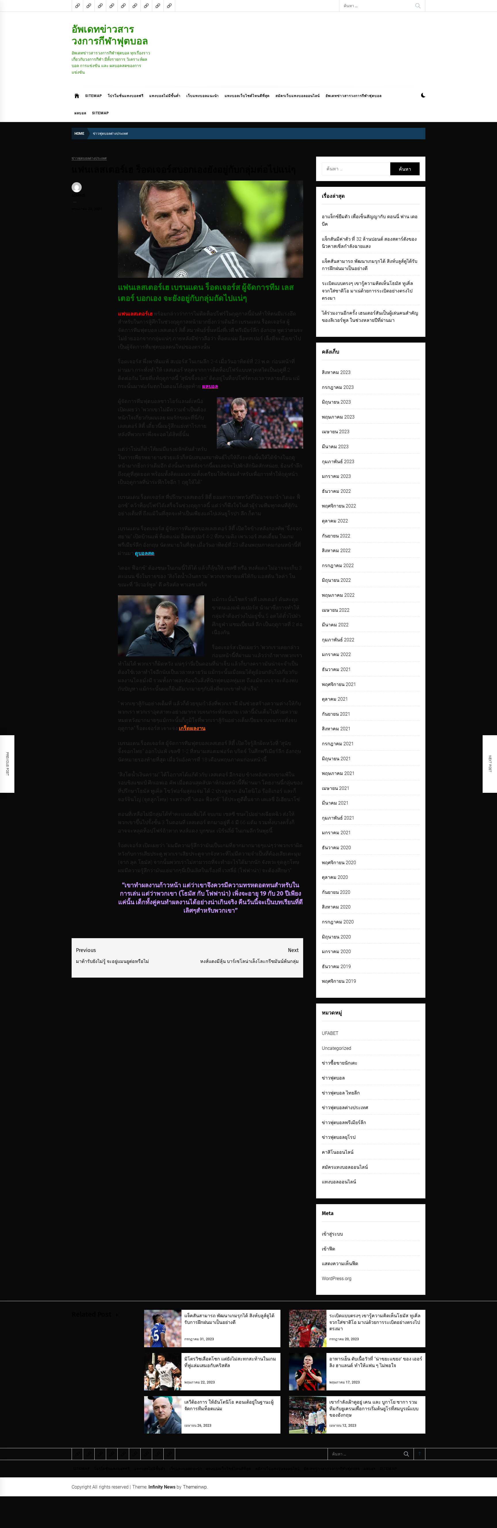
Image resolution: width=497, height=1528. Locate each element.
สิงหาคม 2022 (336, 550)
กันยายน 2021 (336, 714)
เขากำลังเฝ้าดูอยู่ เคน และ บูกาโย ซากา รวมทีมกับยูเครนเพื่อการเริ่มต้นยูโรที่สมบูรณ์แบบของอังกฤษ (373, 1408)
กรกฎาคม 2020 (338, 922)
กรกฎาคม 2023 (338, 387)
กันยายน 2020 (336, 892)
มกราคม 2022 (336, 654)
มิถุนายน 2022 (336, 580)
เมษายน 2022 (335, 610)
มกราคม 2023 (336, 476)
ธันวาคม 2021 (336, 669)
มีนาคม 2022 (335, 625)
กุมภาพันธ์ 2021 (338, 818)
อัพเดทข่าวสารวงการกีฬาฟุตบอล (110, 35)
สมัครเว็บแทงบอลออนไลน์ (298, 96)
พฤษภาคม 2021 (338, 773)
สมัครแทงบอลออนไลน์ (345, 1167)
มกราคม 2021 (336, 832)
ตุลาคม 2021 (335, 699)
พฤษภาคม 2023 (338, 417)
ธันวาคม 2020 (336, 847)
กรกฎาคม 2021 (338, 743)
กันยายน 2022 (336, 536)
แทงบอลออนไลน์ (339, 1182)
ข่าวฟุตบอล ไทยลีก (341, 1093)
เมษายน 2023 (335, 431)
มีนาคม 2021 (335, 803)
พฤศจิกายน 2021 (339, 684)
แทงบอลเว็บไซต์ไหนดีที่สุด (247, 96)
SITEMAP (93, 96)
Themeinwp (195, 1487)
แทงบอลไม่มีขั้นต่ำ (165, 96)
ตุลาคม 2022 (335, 521)
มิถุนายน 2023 (336, 402)
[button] (423, 96)
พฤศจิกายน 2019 (339, 981)
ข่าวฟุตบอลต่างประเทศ (89, 158)
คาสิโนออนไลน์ (337, 1152)
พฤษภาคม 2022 (338, 595)
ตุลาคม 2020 (335, 877)
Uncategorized (336, 1048)
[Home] (77, 95)
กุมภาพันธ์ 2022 (338, 640)
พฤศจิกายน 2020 (339, 862)
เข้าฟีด (328, 1249)
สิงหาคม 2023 (336, 372)
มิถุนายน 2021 (336, 758)
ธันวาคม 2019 (336, 966)
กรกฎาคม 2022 (338, 565)
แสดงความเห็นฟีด (340, 1263)
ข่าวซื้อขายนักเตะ (340, 1063)
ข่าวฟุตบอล (333, 1078)
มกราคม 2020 (336, 951)
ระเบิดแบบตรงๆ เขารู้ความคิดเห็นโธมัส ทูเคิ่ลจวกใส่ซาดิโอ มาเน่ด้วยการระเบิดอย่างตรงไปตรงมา (367, 291)
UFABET (330, 1033)
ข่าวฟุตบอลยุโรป (338, 1137)
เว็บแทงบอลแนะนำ (202, 96)
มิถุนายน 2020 (336, 937)
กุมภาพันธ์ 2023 (338, 461)
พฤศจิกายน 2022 (339, 506)
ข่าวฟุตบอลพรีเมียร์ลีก (344, 1122)
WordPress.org (336, 1278)
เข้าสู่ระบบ (332, 1234)
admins (78, 195)
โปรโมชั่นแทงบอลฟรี (126, 96)
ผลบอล (80, 113)
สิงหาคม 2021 (336, 728)
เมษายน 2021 (335, 788)
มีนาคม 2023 (335, 446)
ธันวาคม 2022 (336, 491)
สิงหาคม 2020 (336, 907)
